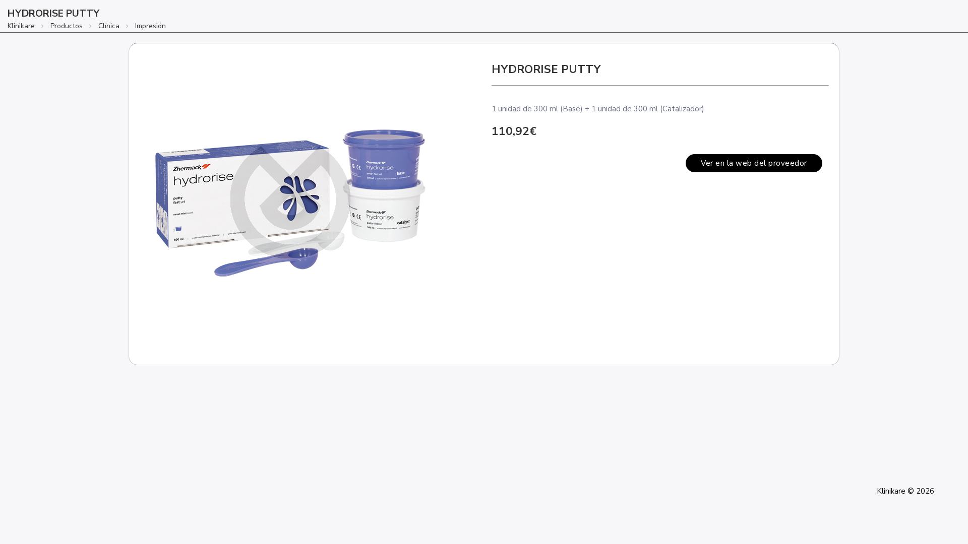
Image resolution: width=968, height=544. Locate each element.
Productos (66, 26)
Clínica (108, 26)
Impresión (150, 26)
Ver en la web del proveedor (754, 163)
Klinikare (21, 26)
